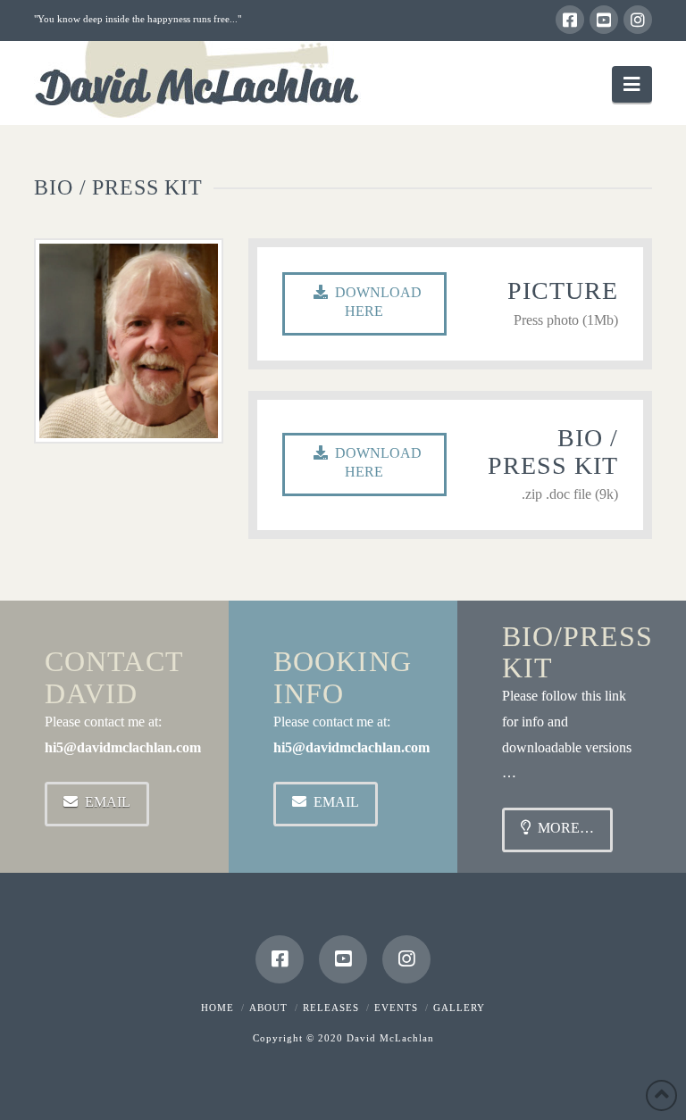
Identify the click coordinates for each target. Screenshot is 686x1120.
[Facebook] (570, 19)
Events (396, 1007)
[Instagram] (637, 19)
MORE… (566, 827)
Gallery (459, 1007)
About (268, 1007)
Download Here (378, 302)
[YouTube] (604, 19)
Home (217, 1007)
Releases (331, 1007)
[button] (631, 84)
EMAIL (107, 801)
